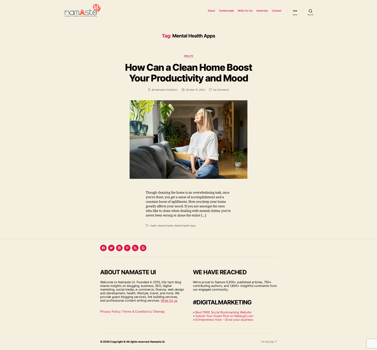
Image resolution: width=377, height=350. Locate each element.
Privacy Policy (110, 311)
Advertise (262, 10)
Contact (276, 10)
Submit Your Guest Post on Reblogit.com (224, 316)
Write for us (169, 300)
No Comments (221, 89)
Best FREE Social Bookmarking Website (223, 312)
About (211, 10)
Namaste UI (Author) (166, 89)
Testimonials (226, 10)
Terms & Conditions (136, 311)
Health (188, 56)
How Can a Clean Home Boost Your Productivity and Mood (188, 73)
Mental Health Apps (185, 225)
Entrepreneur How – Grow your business (224, 319)
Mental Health (165, 225)
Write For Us (245, 10)
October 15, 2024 (195, 89)
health (153, 225)
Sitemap (159, 311)
